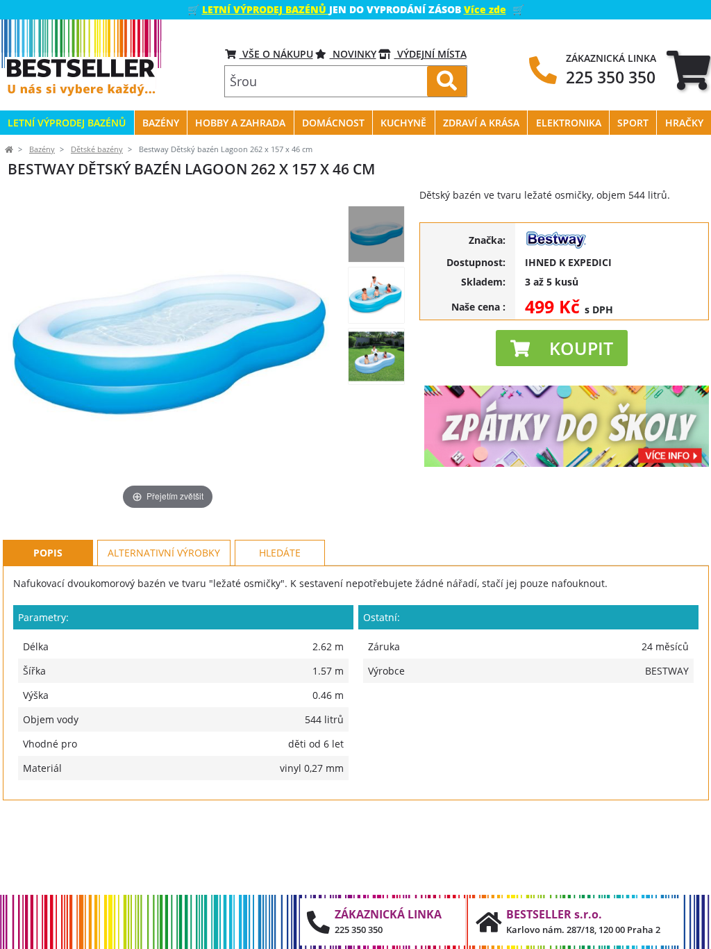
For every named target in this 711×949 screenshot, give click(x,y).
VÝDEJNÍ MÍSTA (430, 53)
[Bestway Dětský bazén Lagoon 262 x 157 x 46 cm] (376, 234)
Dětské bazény (97, 149)
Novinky (353, 53)
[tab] (688, 70)
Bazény (42, 149)
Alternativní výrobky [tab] (164, 552)
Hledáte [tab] (280, 552)
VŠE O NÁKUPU (276, 53)
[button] (562, 348)
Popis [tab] (47, 552)
